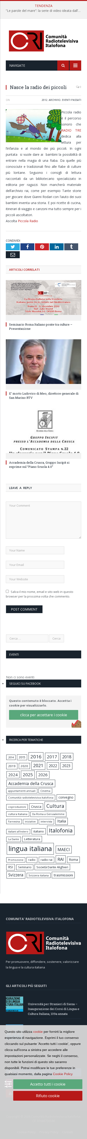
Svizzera (15, 875)
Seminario (25, 867)
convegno (65, 797)
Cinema (45, 790)
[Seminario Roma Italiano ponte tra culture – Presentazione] (43, 300)
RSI (10, 867)
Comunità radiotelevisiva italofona (30, 797)
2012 (44, 100)
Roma (73, 859)
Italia (61, 821)
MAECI (64, 849)
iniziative (30, 821)
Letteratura (32, 839)
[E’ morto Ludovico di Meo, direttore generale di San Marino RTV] (43, 364)
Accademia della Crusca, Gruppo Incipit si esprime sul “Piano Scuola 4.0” (39, 464)
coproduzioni (17, 807)
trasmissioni (63, 875)
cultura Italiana (17, 814)
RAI (61, 859)
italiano (38, 831)
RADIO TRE (71, 130)
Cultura (55, 805)
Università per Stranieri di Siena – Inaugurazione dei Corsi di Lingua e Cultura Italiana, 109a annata (53, 1009)
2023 (66, 765)
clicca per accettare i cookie (43, 714)
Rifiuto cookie (48, 1095)
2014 (11, 757)
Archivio (55, 100)
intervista (46, 821)
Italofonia (61, 830)
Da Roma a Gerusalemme (48, 814)
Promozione (15, 860)
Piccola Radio (28, 221)
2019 (12, 766)
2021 (38, 765)
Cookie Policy (63, 1074)
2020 (24, 766)
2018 (66, 756)
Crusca (36, 806)
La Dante (13, 839)
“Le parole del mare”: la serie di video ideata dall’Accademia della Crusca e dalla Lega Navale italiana (45, 11)
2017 (52, 756)
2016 (36, 756)
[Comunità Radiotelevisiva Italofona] (43, 40)
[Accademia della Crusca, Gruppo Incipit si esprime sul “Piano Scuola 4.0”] (43, 433)
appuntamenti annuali (21, 790)
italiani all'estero (18, 831)
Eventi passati (71, 100)
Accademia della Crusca (30, 783)
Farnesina (14, 821)
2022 (53, 765)
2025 (28, 775)
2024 (13, 774)
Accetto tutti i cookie (47, 1084)
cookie (38, 1031)
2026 (43, 774)
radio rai (46, 860)
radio (31, 860)
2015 (22, 757)
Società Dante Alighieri (52, 867)
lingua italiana (30, 848)
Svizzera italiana (39, 875)
